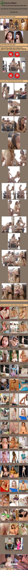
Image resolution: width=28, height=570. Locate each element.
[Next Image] (17, 57)
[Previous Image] (11, 57)
